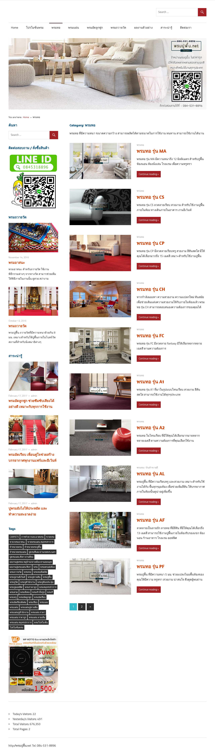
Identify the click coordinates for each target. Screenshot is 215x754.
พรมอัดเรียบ (40, 597)
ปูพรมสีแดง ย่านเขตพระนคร (42, 552)
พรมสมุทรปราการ (47, 587)
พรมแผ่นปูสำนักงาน (19, 612)
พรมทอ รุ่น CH (151, 289)
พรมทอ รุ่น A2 (151, 427)
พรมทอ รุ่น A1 (150, 381)
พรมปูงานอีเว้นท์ (17, 577)
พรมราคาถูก (31, 587)
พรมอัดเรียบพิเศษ (18, 602)
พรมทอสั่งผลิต (40, 572)
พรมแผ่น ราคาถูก (18, 617)
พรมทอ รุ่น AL (150, 473)
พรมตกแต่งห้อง (47, 567)
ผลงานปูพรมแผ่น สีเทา (20, 567)
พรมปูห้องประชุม (45, 582)
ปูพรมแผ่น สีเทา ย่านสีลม (21, 556)
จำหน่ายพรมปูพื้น (33, 547)
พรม (36, 567)
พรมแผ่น (73, 27)
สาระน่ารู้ (166, 27)
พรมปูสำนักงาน (27, 582)
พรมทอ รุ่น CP (150, 243)
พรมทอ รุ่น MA (151, 151)
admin (34, 395)
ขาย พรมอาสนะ (17, 542)
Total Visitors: (21, 724)
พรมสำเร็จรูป (38, 592)
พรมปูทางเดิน (34, 577)
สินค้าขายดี (152, 467)
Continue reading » (149, 174)
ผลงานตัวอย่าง (143, 27)
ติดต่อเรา (185, 27)
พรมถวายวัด (118, 27)
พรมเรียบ (33, 602)
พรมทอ (56, 27)
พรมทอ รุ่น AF (151, 520)
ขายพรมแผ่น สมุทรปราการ (40, 542)
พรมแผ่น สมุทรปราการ (21, 622)
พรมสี (50, 592)
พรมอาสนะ (17, 262)
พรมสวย (14, 592)
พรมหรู (13, 597)
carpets (14, 536)
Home (14, 27)
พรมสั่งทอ (25, 592)
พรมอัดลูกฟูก (95, 27)
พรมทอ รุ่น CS (150, 197)
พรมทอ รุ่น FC (150, 335)
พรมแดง (44, 602)
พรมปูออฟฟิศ (16, 587)
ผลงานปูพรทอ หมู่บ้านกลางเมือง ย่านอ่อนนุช (31, 562)
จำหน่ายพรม (16, 547)
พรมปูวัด (14, 582)
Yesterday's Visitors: (25, 719)
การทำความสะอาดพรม (32, 536)
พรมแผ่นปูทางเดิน (29, 607)
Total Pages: (21, 729)
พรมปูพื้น (47, 577)
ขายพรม (50, 536)
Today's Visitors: (23, 714)
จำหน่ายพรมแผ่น (18, 552)
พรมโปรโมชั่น (41, 622)
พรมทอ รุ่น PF (150, 566)
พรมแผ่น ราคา (38, 612)
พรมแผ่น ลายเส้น (37, 617)
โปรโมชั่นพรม (35, 27)
